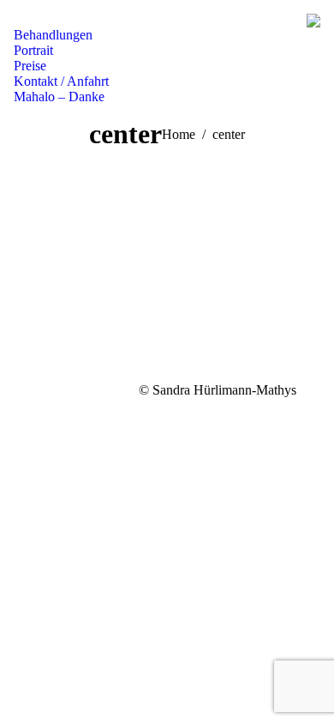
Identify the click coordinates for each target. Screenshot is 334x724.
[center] (167, 283)
